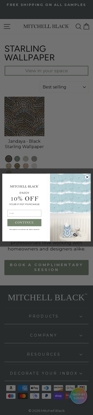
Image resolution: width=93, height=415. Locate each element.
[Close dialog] (87, 177)
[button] (24, 222)
